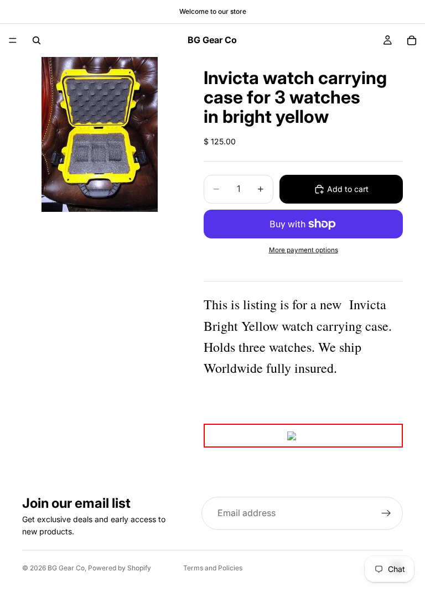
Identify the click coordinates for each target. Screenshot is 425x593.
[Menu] (12, 40)
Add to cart (348, 189)
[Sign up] (386, 513)
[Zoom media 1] (99, 134)
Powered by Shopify (119, 568)
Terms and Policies (212, 568)
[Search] (36, 40)
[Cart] (412, 40)
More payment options (303, 250)
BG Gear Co (66, 568)
